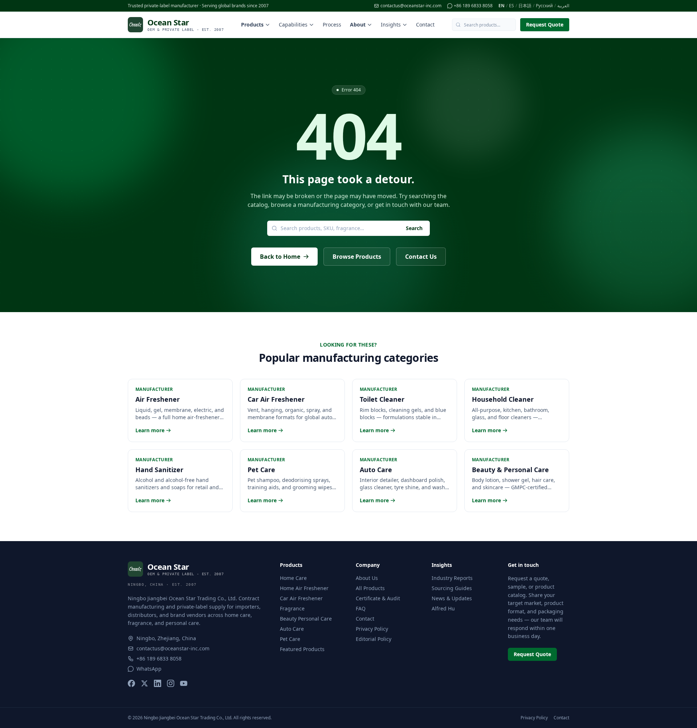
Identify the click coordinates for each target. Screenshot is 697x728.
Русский (544, 6)
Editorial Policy (373, 638)
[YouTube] (183, 683)
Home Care (293, 577)
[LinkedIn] (157, 683)
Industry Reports (452, 577)
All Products (370, 588)
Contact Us (421, 257)
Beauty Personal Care (306, 618)
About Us (367, 577)
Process (332, 24)
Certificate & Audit (378, 598)
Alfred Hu (443, 608)
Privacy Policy (372, 628)
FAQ (361, 608)
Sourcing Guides (452, 588)
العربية (563, 6)
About (358, 24)
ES (511, 6)
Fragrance (292, 608)
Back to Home (280, 257)
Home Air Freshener (304, 588)
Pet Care (290, 638)
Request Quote (544, 24)
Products (252, 24)
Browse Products (357, 257)
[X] (144, 683)
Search (414, 228)
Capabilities (293, 24)
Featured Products (302, 649)
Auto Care (292, 628)
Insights (391, 24)
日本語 (524, 6)
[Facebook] (131, 683)
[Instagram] (170, 683)
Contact (425, 24)
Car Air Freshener (301, 598)
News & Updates (452, 598)
